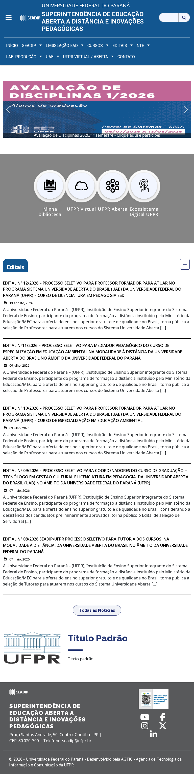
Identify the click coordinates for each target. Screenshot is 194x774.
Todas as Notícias (97, 610)
